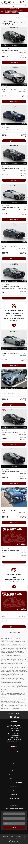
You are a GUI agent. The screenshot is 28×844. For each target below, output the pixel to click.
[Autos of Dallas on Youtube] (17, 717)
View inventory (14, 751)
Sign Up (14, 827)
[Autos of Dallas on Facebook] (10, 717)
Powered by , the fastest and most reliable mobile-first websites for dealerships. (14, 837)
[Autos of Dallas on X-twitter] (14, 717)
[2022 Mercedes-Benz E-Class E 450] (14, 233)
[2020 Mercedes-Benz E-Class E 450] (14, 194)
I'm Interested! (14, 62)
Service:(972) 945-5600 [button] (15, 741)
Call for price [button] (7, 621)
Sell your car (14, 771)
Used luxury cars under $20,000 (14, 782)
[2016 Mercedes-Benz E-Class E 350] (14, 419)
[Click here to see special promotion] (14, 8)
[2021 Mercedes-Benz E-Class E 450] (14, 115)
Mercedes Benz (14, 794)
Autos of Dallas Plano (14, 798)
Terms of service (14, 786)
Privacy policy (14, 778)
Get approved (14, 767)
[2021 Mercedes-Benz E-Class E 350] (14, 76)
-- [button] (25, 621)
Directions (14, 759)
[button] (20, 2)
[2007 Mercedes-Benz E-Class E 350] (14, 601)
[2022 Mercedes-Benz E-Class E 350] (14, 37)
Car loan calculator (14, 775)
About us (14, 755)
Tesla (14, 790)
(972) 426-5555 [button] (15, 730)
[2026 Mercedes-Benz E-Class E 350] (14, 340)
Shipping (14, 763)
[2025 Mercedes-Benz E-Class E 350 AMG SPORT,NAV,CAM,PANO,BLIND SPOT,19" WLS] (14, 272)
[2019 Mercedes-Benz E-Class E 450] (14, 497)
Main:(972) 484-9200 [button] (15, 739)
